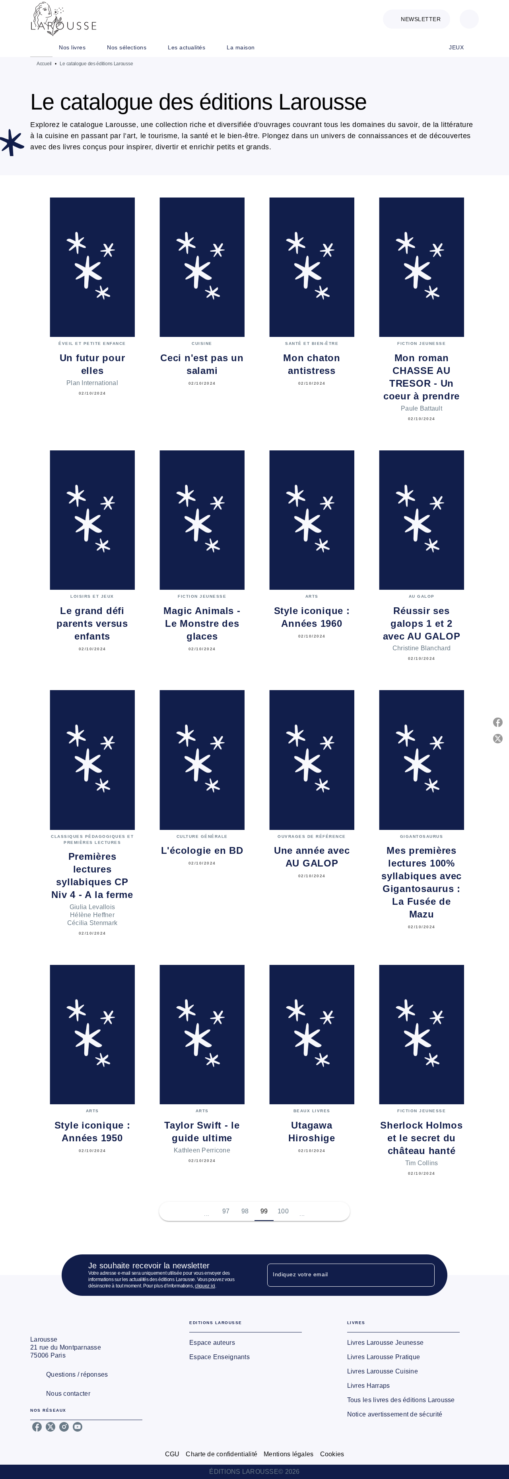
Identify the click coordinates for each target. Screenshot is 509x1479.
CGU (172, 1454)
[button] (416, 19)
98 (245, 1211)
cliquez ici (205, 1286)
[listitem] (37, 1427)
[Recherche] (469, 19)
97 (226, 1211)
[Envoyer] (425, 1275)
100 (283, 1211)
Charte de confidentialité (221, 1454)
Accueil (44, 64)
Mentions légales (288, 1454)
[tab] (41, 47)
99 (264, 1211)
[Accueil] (63, 19)
